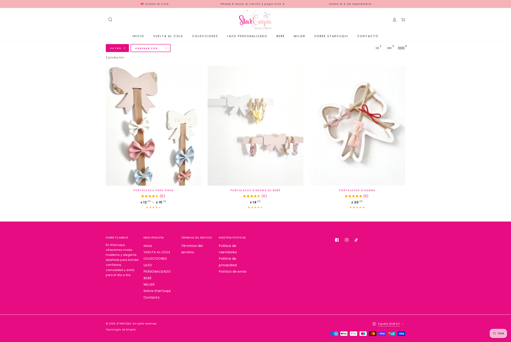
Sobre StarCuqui (157, 291)
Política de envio (233, 271)
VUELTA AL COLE (157, 252)
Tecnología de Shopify (121, 329)
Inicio (148, 245)
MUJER (149, 284)
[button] (110, 19)
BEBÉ (148, 278)
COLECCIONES (155, 258)
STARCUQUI (124, 323)
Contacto (152, 297)
